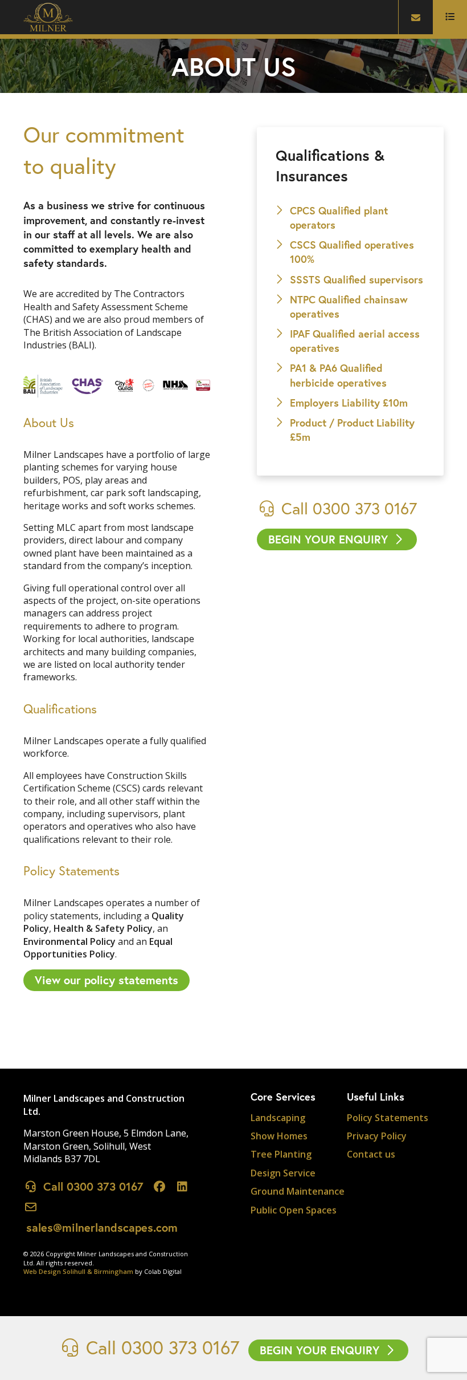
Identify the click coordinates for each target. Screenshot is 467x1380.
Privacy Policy (377, 1136)
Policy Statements (387, 1117)
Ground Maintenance (298, 1191)
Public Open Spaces (294, 1210)
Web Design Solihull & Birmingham (78, 1271)
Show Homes (279, 1136)
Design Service (283, 1173)
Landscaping (278, 1117)
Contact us (371, 1154)
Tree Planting (281, 1154)
